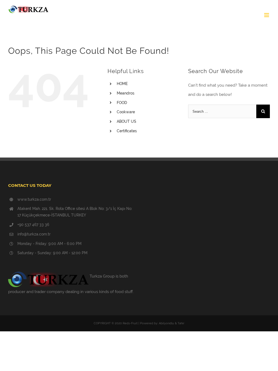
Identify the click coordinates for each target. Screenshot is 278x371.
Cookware (126, 112)
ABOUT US (126, 121)
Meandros (125, 93)
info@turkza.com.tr (33, 234)
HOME (122, 83)
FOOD (122, 102)
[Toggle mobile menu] (267, 15)
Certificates (127, 131)
